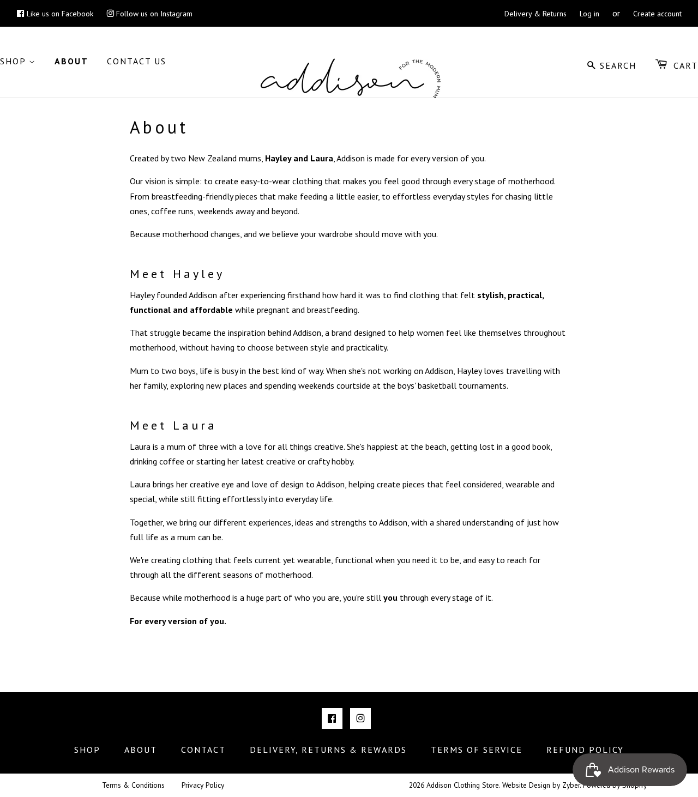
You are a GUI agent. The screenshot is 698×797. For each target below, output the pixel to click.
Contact (203, 749)
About (71, 61)
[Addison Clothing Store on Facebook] (332, 718)
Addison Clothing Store (462, 785)
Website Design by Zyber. (541, 785)
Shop (14, 61)
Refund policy (585, 749)
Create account (657, 14)
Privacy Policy (203, 785)
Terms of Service (476, 749)
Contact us (136, 61)
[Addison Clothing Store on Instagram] (360, 718)
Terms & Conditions (133, 785)
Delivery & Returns (535, 14)
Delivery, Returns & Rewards (328, 749)
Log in (589, 14)
